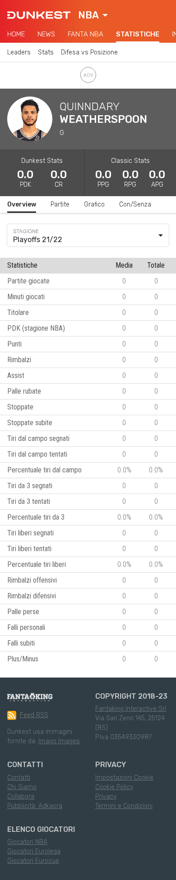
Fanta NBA (85, 34)
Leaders (19, 52)
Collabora (20, 796)
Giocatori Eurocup (33, 861)
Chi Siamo (22, 787)
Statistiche (137, 34)
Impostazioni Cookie (124, 777)
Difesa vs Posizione (89, 52)
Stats (46, 52)
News (46, 34)
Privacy (105, 796)
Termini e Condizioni (124, 806)
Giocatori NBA (27, 842)
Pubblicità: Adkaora (34, 806)
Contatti (18, 777)
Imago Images (59, 741)
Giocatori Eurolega (33, 851)
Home (16, 34)
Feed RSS (34, 715)
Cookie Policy (114, 787)
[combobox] (93, 15)
